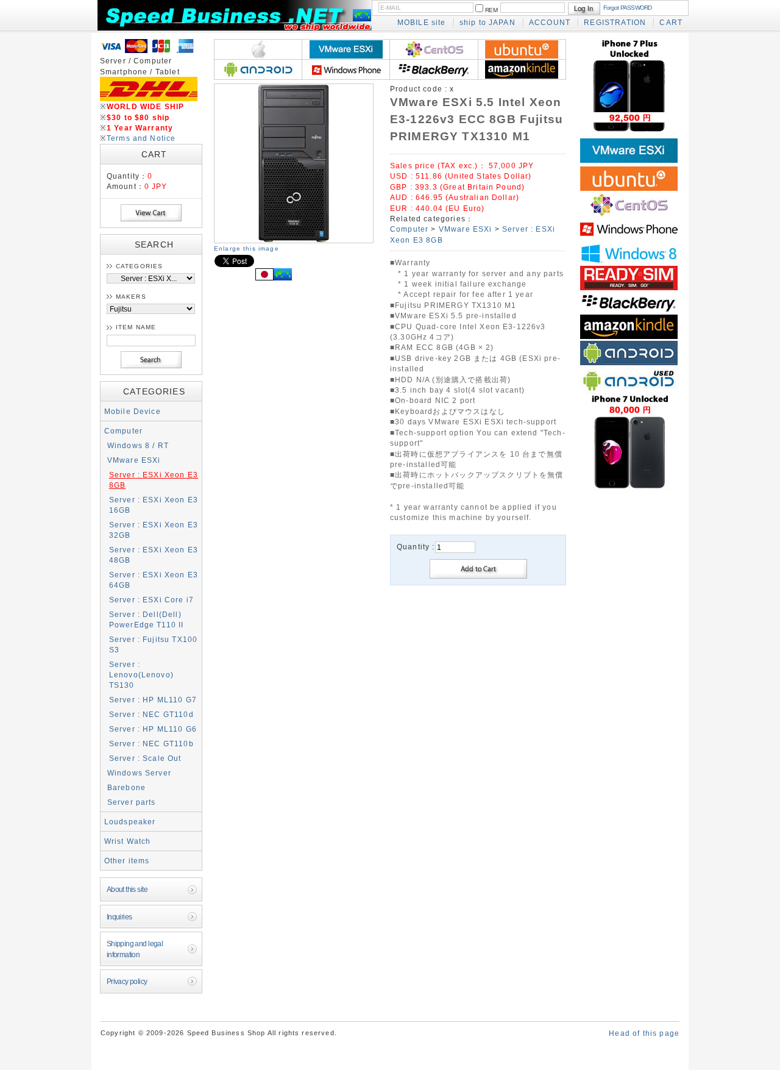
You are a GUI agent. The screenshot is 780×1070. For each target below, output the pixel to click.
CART (670, 22)
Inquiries (119, 917)
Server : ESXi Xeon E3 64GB (153, 580)
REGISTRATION (615, 22)
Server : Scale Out (145, 758)
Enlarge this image (246, 248)
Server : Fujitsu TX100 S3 (153, 644)
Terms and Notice (141, 138)
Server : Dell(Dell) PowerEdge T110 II (146, 619)
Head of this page (644, 1033)
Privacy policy (127, 981)
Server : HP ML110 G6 (153, 729)
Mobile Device (132, 411)
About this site (127, 889)
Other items (127, 861)
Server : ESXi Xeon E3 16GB (153, 505)
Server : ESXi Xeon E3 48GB (153, 555)
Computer (123, 431)
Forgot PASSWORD (627, 7)
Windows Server (139, 773)
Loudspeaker (130, 822)
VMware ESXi (134, 460)
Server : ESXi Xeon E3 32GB (153, 530)
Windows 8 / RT (138, 445)
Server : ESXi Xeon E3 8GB (153, 480)
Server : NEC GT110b (151, 743)
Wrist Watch (127, 841)
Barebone (126, 787)
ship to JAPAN (487, 22)
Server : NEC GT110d (151, 714)
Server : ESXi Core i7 (151, 600)
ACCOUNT (549, 22)
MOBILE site (421, 22)
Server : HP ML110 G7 (153, 700)
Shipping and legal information (135, 949)
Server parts (131, 802)
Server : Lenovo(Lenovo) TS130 (141, 674)
